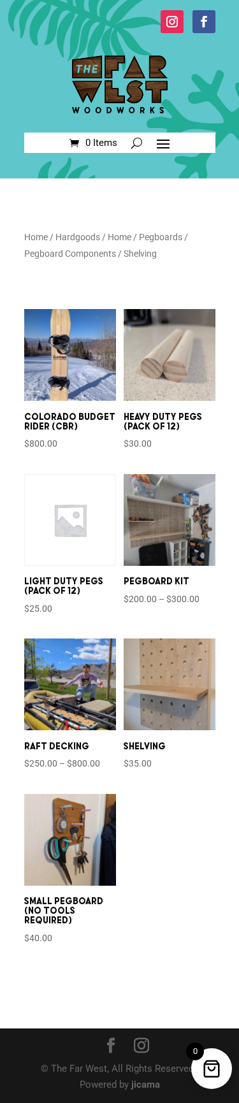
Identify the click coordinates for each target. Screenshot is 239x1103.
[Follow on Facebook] (203, 21)
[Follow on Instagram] (172, 21)
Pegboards (160, 237)
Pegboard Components (70, 254)
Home (36, 237)
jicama (145, 1084)
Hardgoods (77, 237)
